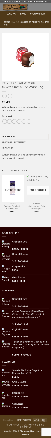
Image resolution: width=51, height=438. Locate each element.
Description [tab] (8, 136)
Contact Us (25, 427)
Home (5, 83)
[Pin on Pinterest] (24, 121)
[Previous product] (10, 96)
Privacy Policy (13, 425)
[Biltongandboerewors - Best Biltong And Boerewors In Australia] (20, 7)
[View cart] (42, 7)
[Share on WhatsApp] (4, 121)
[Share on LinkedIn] (29, 121)
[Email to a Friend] (19, 121)
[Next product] (4, 96)
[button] (47, 7)
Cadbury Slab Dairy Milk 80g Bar (36, 207)
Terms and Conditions (33, 425)
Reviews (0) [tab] (7, 148)
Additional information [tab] (14, 142)
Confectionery (26, 83)
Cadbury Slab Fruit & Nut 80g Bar (12, 207)
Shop (13, 83)
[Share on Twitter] (14, 121)
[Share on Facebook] (9, 121)
